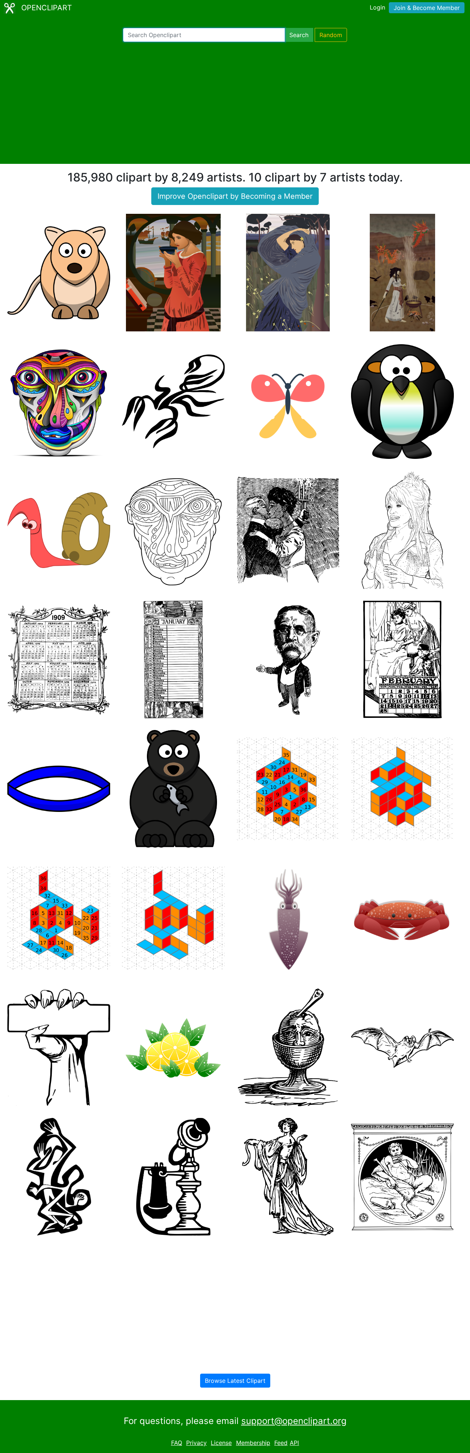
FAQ (176, 1442)
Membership (253, 1442)
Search (298, 35)
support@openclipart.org (294, 1421)
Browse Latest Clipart (235, 1380)
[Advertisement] (235, 102)
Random (330, 35)
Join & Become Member (427, 7)
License (221, 1442)
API (294, 1442)
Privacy (196, 1442)
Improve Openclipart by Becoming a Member (235, 196)
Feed (281, 1442)
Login (377, 7)
